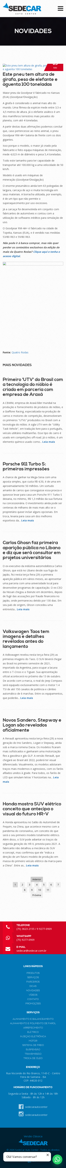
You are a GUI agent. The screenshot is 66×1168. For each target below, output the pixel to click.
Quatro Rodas (20, 352)
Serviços (33, 977)
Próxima (36, 895)
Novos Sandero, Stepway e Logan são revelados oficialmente (32, 725)
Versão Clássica (33, 1136)
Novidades (33, 990)
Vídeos (33, 994)
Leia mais (48, 441)
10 (39, 889)
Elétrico (33, 1032)
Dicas (33, 986)
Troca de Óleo (33, 1058)
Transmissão (33, 1053)
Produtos (33, 973)
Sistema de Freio (33, 1045)
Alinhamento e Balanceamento (33, 1019)
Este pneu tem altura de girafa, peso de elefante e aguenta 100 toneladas (30, 79)
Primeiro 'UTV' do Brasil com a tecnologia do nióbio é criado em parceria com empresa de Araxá (33, 387)
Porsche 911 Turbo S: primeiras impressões (26, 466)
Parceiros (33, 981)
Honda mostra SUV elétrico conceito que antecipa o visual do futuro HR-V (32, 809)
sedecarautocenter (35, 1107)
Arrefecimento (33, 1027)
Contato (33, 999)
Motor (33, 1040)
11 (48, 889)
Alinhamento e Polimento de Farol (33, 1023)
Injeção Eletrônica (33, 1036)
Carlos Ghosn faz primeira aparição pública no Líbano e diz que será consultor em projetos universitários (32, 550)
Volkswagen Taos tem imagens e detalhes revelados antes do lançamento (26, 639)
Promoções (33, 1003)
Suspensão (33, 1049)
